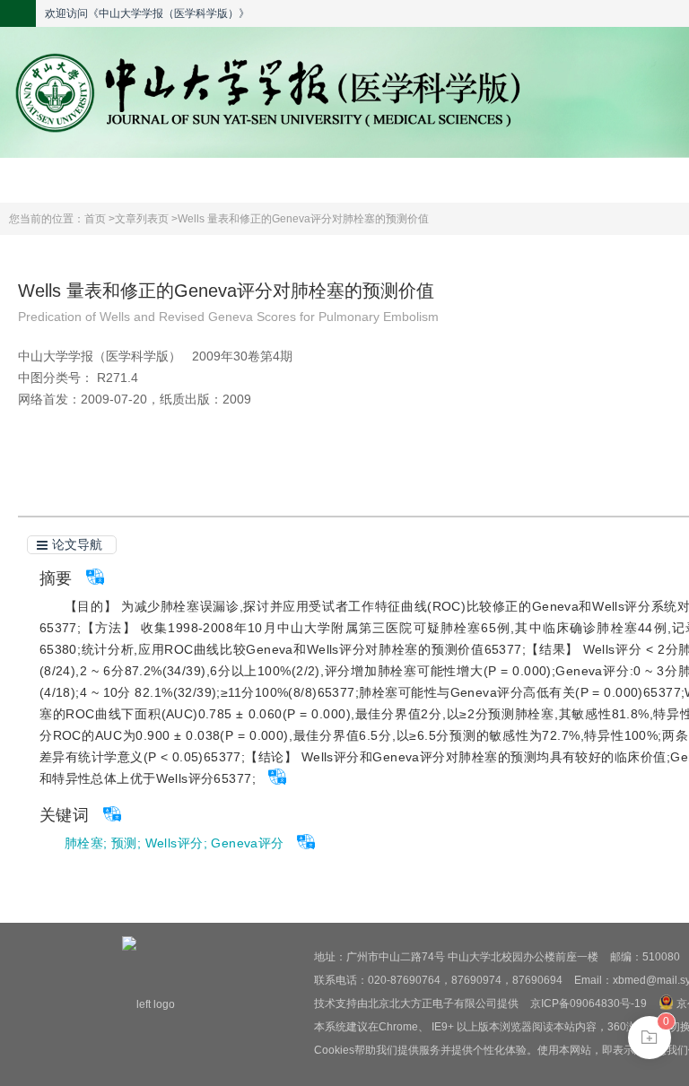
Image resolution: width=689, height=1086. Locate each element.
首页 (77, 179)
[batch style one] (649, 1037)
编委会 (384, 179)
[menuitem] (76, 180)
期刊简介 (230, 179)
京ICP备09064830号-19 (588, 1003)
